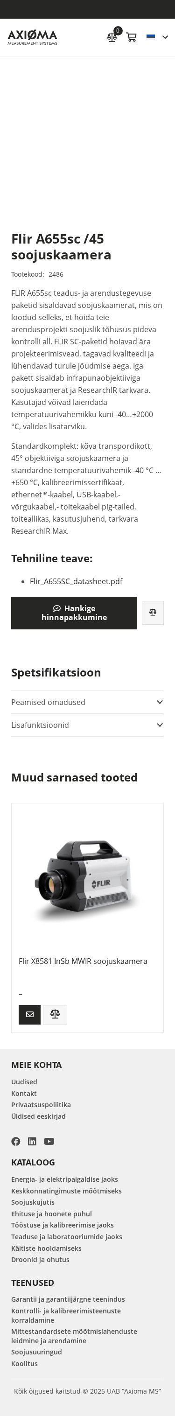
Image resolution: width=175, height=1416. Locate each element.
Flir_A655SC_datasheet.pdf (76, 581)
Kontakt (24, 1093)
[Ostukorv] (131, 37)
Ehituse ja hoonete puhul (51, 1213)
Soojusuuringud (36, 1351)
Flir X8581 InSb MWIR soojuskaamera (83, 961)
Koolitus (24, 1363)
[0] (112, 36)
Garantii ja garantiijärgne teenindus (68, 1299)
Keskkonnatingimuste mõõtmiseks (66, 1190)
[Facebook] (16, 1141)
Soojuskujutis (33, 1202)
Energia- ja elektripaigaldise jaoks (64, 1179)
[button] (157, 37)
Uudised (24, 1081)
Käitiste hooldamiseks (46, 1248)
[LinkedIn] (32, 1141)
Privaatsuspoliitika (41, 1104)
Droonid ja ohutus (40, 1259)
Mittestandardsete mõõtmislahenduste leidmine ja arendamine (74, 1336)
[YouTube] (49, 1141)
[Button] (30, 1014)
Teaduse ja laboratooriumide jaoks (66, 1236)
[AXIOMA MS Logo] (32, 37)
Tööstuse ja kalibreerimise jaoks (62, 1225)
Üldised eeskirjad (38, 1116)
